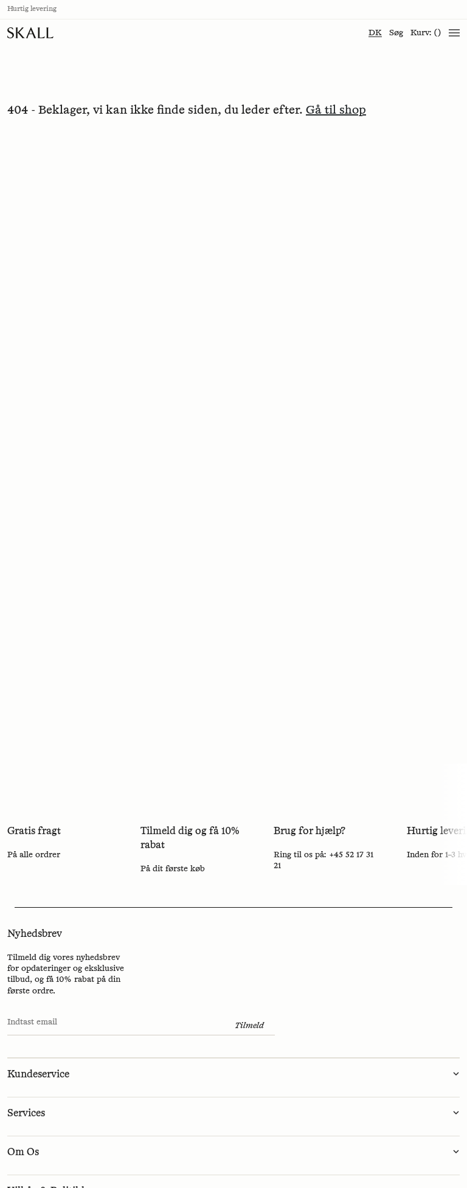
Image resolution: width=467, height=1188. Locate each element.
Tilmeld (249, 1025)
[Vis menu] (454, 32)
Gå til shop (336, 110)
